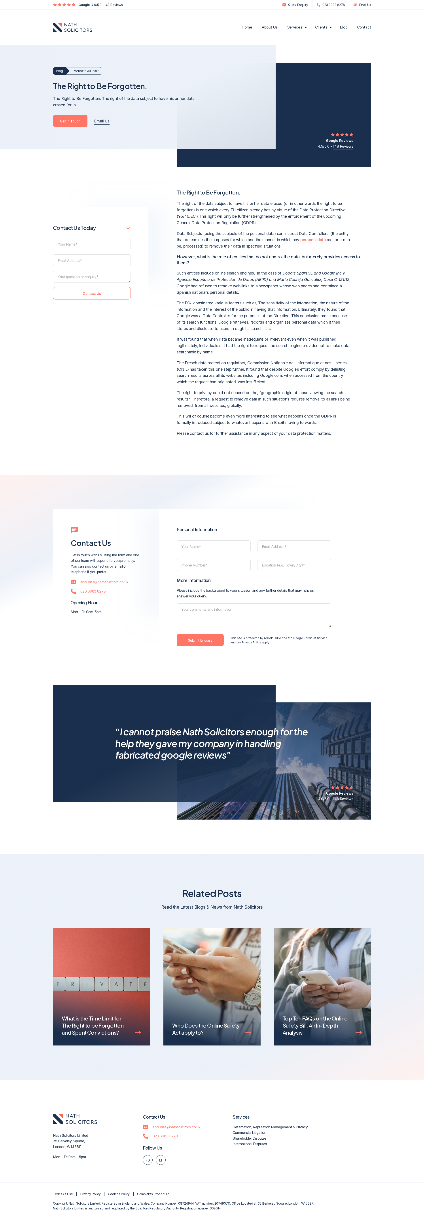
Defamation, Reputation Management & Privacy (270, 1127)
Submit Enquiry (200, 640)
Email (365, 5)
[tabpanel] (101, 993)
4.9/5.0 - (335, 143)
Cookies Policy (119, 1194)
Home (247, 27)
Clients (321, 27)
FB (148, 1160)
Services (294, 27)
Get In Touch (70, 121)
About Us (270, 27)
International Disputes (250, 1144)
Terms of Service (315, 638)
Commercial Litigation (249, 1132)
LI (160, 1160)
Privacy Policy (251, 642)
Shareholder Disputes (249, 1138)
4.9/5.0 (101, 5)
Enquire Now (385, 1201)
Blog (344, 27)
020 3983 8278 (333, 5)
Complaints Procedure (153, 1194)
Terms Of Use (63, 1194)
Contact (364, 27)
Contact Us (92, 293)
